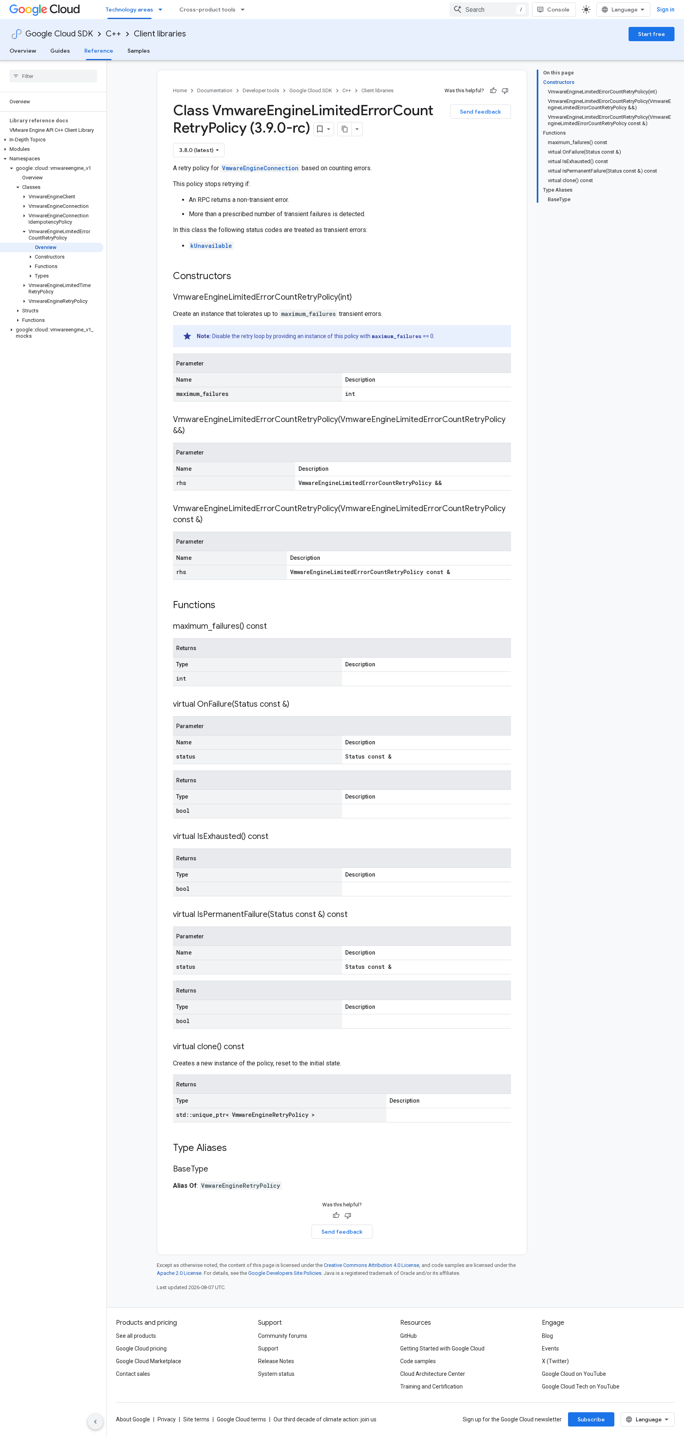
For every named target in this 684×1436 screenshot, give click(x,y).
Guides (60, 50)
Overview (23, 50)
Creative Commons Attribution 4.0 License (371, 1265)
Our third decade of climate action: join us (325, 1419)
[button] (51, 140)
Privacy (167, 1419)
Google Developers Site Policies (284, 1273)
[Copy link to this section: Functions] (226, 606)
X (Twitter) (555, 1361)
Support (268, 1348)
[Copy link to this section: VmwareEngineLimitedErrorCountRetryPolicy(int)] (360, 297)
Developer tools (261, 90)
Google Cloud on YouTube (574, 1374)
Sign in (665, 9)
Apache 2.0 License (179, 1273)
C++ (113, 34)
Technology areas (129, 9)
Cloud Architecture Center (432, 1374)
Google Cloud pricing (141, 1348)
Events (550, 1348)
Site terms (196, 1419)
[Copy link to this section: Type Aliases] (237, 1148)
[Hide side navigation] (95, 1422)
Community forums (282, 1336)
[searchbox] (53, 76)
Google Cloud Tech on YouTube (580, 1386)
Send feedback (480, 111)
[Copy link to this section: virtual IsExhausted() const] (276, 837)
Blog (547, 1336)
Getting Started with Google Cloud (442, 1348)
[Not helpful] (505, 91)
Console (558, 9)
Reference (98, 50)
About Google (133, 1419)
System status (276, 1374)
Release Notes (276, 1361)
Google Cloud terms (241, 1419)
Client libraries (160, 34)
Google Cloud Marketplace (148, 1361)
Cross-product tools (207, 9)
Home (180, 90)
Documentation (214, 90)
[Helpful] (493, 91)
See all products (136, 1336)
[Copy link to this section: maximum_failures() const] (275, 626)
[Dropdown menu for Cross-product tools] (245, 9)
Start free (651, 34)
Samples (138, 50)
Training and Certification (431, 1386)
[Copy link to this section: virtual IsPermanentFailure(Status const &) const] (355, 915)
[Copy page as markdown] (345, 129)
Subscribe (591, 1419)
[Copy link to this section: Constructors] (241, 276)
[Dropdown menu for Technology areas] (162, 9)
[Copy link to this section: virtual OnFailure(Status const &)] (297, 704)
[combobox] (489, 9)
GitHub (408, 1336)
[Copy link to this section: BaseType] (216, 1169)
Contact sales (133, 1374)
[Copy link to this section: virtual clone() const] (252, 1047)
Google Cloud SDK (59, 34)
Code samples (418, 1361)
